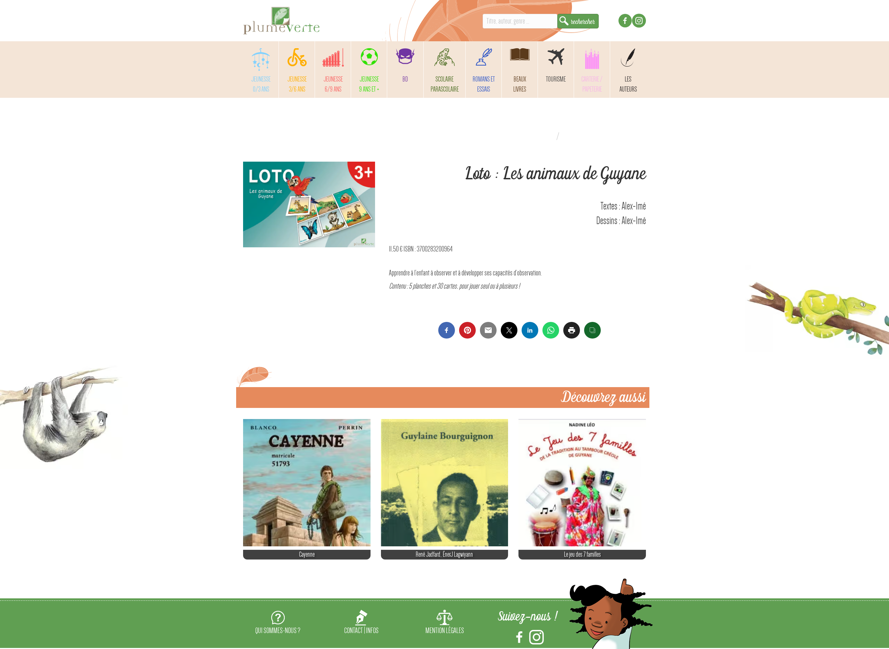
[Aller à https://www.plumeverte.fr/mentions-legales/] (444, 623)
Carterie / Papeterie (592, 84)
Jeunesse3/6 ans (297, 84)
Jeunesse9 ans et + (369, 84)
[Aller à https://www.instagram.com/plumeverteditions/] (639, 21)
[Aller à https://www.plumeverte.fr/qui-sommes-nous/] (278, 623)
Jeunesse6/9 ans (333, 84)
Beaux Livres (519, 84)
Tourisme (556, 79)
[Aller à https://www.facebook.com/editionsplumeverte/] (625, 21)
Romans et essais (484, 84)
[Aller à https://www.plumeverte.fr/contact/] (361, 623)
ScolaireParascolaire (445, 84)
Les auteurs (628, 84)
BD (405, 79)
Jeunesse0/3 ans (261, 84)
